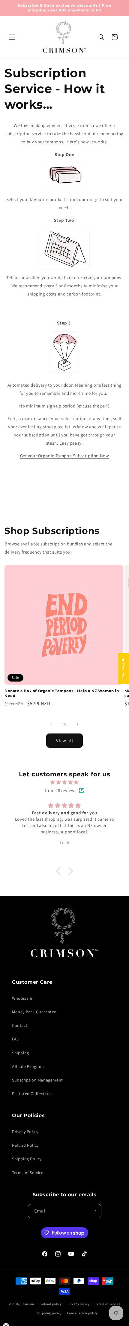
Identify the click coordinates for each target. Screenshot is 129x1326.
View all (64, 740)
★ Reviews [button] (123, 668)
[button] (12, 37)
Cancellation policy (82, 1313)
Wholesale (22, 998)
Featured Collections (32, 1093)
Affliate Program (28, 1066)
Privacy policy (79, 1304)
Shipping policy (49, 1313)
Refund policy (51, 1304)
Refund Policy (25, 1145)
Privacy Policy (25, 1131)
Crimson (27, 1304)
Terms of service (107, 1304)
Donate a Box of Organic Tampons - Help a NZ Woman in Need (61, 693)
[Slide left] (51, 723)
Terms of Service (28, 1172)
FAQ (16, 1039)
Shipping (20, 1053)
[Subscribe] (94, 1211)
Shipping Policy (27, 1158)
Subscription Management (37, 1080)
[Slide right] (77, 723)
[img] (64, 782)
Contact (19, 1025)
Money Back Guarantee (34, 1011)
